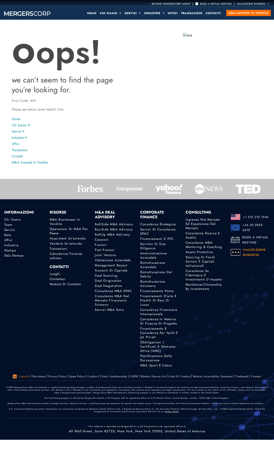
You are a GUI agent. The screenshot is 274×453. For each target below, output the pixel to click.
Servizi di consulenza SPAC (158, 231)
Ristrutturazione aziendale (152, 265)
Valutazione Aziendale (113, 260)
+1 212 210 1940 (255, 217)
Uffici (173, 13)
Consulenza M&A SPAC (113, 291)
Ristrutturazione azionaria (152, 283)
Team (8, 225)
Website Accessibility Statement (213, 376)
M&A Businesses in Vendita (65, 221)
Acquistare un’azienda (68, 238)
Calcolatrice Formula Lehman (66, 256)
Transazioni (192, 13)
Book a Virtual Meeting (215, 4)
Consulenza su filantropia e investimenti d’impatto (204, 275)
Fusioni (100, 245)
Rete (7, 235)
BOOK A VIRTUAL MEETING (255, 240)
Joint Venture (105, 255)
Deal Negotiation (108, 286)
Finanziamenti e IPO (156, 239)
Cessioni (102, 240)
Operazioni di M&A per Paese (69, 231)
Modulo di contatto (65, 284)
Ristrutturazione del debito (156, 274)
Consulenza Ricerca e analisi (203, 235)
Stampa (10, 250)
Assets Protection (199, 252)
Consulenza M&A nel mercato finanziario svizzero (112, 300)
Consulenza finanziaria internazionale (158, 312)
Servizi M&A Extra (109, 310)
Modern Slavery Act (153, 376)
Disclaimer (39, 376)
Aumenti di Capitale (111, 270)
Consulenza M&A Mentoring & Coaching (204, 245)
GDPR (134, 376)
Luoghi (55, 274)
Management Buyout (111, 265)
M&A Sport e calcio (156, 365)
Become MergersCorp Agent (171, 4)
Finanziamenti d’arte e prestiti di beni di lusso (158, 300)
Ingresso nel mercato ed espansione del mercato (203, 223)
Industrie (153, 13)
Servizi (131, 13)
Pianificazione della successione (156, 358)
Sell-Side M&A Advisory (114, 224)
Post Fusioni (104, 250)
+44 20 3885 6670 (253, 227)
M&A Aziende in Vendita (248, 13)
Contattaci (58, 279)
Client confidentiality (113, 376)
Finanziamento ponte (157, 291)
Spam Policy (77, 376)
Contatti (213, 13)
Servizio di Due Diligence (153, 246)
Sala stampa (14, 255)
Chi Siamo (109, 13)
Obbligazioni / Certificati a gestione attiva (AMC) (158, 346)
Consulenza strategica (158, 224)
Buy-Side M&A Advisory (114, 229)
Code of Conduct (179, 376)
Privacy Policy (57, 376)
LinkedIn (24, 376)
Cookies (93, 376)
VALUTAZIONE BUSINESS (251, 4)
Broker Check (172, 411)
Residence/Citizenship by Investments (204, 286)
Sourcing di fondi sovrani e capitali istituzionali (200, 261)
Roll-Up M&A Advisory (112, 234)
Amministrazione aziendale (153, 255)
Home (92, 13)
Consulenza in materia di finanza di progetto (158, 321)
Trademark (242, 376)
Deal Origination (108, 281)
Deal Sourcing (106, 275)
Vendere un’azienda (66, 243)
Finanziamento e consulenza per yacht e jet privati (159, 332)
